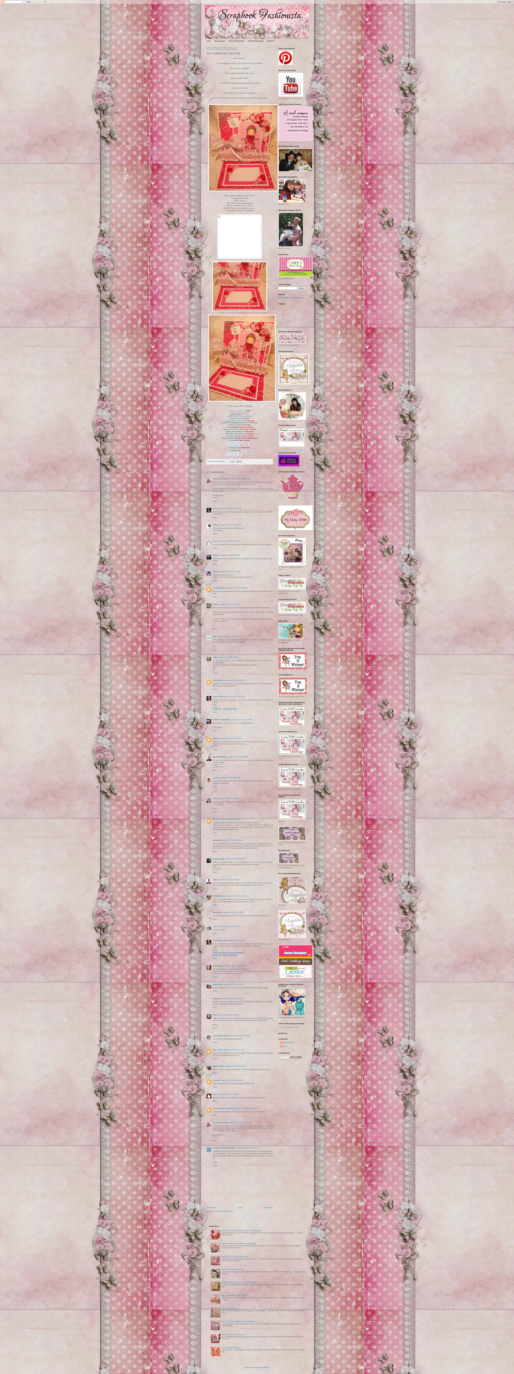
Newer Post (211, 1208)
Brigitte (215, 555)
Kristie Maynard (219, 588)
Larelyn (216, 778)
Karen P (216, 819)
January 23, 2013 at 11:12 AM (235, 1066)
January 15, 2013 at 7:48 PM (236, 896)
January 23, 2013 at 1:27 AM (233, 1050)
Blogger (267, 1368)
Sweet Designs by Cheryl (289, 1027)
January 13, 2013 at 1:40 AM (227, 636)
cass (215, 926)
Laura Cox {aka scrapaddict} (224, 1108)
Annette (216, 525)
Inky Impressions (232, 453)
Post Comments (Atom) (224, 1211)
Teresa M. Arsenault (220, 479)
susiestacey (217, 966)
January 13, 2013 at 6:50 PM (229, 778)
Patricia (216, 509)
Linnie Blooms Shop (220, 1036)
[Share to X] (235, 461)
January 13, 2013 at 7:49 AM (241, 720)
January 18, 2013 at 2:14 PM (233, 984)
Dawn (215, 1094)
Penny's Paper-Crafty (231, 455)
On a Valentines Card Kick (231, 1347)
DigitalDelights (288, 1043)
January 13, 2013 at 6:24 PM (237, 757)
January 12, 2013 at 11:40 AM (228, 541)
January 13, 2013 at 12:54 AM (230, 604)
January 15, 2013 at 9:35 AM (235, 859)
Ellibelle (216, 572)
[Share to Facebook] (238, 461)
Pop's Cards (217, 1050)
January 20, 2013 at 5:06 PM (239, 1036)
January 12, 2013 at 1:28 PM (229, 555)
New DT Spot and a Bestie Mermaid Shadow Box (239, 1322)
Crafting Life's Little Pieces (236, 411)
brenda (215, 604)
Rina (285, 1046)
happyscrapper (218, 859)
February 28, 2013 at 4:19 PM (247, 1148)
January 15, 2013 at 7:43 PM (228, 880)
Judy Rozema (218, 680)
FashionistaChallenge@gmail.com (291, 298)
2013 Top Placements (256, 41)
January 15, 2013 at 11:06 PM (228, 926)
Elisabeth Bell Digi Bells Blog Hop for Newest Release (241, 1231)
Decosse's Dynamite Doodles (224, 1148)
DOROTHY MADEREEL (221, 720)
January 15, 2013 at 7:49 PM (233, 912)
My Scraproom (219, 41)
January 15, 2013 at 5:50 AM (233, 840)
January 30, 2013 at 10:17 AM (246, 1108)
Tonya (215, 880)
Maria (215, 1015)
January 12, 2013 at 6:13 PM (230, 572)
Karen (215, 798)
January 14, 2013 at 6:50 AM (230, 819)
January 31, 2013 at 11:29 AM (239, 1123)
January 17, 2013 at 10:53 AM (234, 966)
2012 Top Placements (236, 41)
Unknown (216, 738)
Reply (215, 501)
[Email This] (230, 461)
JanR (215, 541)
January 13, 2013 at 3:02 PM (231, 738)
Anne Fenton (217, 984)
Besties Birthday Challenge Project (234, 1295)
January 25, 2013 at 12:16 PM (231, 1080)
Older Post (268, 1208)
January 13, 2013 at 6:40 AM (234, 697)
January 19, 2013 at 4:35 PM (233, 999)
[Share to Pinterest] (240, 461)
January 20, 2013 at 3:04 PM (228, 1015)
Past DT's (270, 41)
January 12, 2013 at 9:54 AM (239, 479)
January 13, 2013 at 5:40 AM (234, 680)
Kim (214, 636)
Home (209, 41)
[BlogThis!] (233, 461)
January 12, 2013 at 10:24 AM (230, 509)
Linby (215, 657)
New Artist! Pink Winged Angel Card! (235, 1257)
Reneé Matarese (219, 896)
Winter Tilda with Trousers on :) (233, 1269)
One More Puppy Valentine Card (233, 1334)
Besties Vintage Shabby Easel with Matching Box (239, 1282)
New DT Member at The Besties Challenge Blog (239, 1244)
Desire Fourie (218, 697)
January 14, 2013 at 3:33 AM (228, 798)
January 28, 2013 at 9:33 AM (228, 1094)
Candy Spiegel (218, 1066)
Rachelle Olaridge (219, 757)
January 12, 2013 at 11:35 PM (236, 588)
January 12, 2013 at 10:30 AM (230, 525)
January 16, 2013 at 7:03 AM (234, 940)
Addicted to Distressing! (230, 1309)
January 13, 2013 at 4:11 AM (228, 657)
